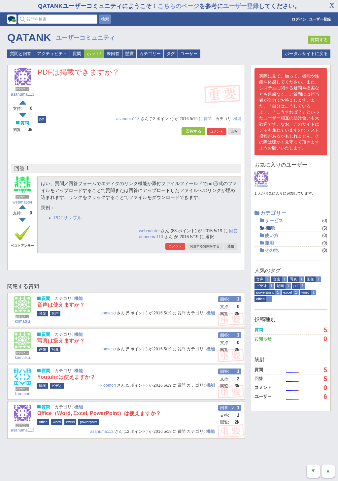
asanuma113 (22, 94)
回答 (233, 230)
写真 (55, 349)
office (43, 422)
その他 (272, 250)
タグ (170, 53)
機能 (237, 118)
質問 (77, 53)
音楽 (42, 313)
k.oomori (22, 394)
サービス (274, 220)
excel (70, 422)
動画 (42, 386)
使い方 (272, 235)
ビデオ (56, 386)
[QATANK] (12, 19)
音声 (55, 313)
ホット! (94, 53)
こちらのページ (178, 6)
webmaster (22, 202)
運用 (269, 242)
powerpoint (88, 422)
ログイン (299, 19)
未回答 (113, 53)
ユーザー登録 (241, 6)
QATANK (29, 37)
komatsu (22, 321)
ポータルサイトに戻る (306, 53)
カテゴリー (150, 53)
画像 (42, 349)
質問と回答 (20, 53)
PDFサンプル (68, 217)
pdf (41, 119)
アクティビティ (52, 53)
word (57, 422)
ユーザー (189, 53)
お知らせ (263, 338)
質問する (319, 39)
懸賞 (129, 53)
